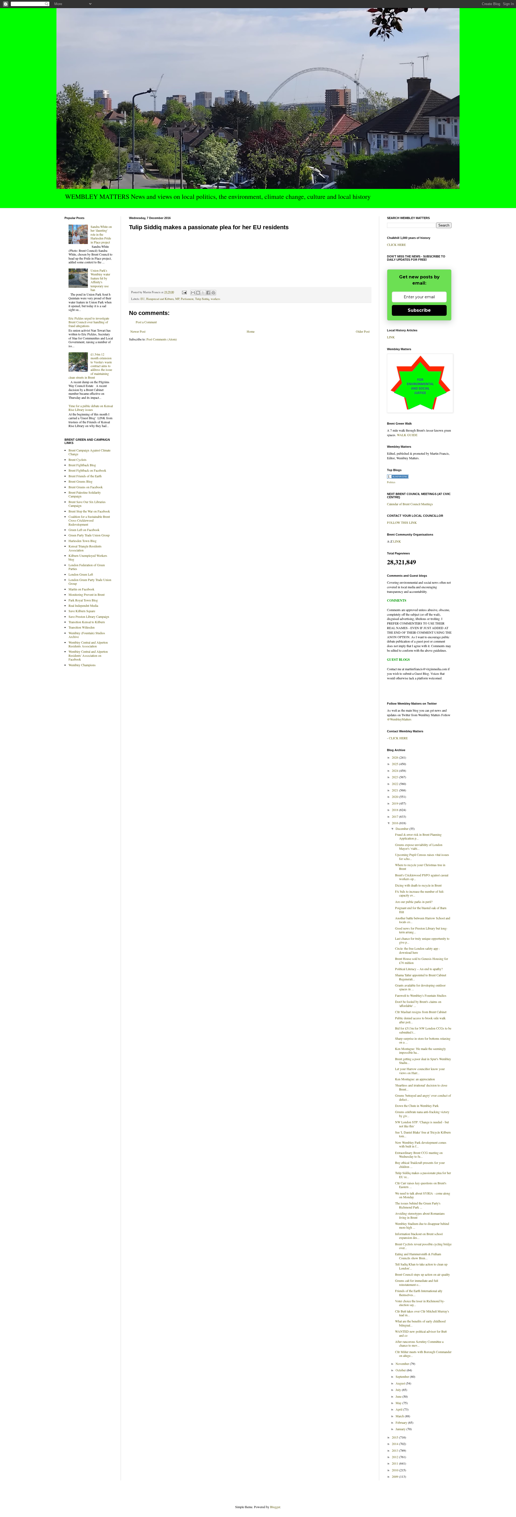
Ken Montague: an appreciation (415, 1079)
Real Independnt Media (83, 605)
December (402, 828)
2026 (395, 757)
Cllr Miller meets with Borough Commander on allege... (423, 1354)
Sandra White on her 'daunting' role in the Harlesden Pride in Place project (101, 234)
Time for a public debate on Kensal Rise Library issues (91, 408)
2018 (395, 810)
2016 (395, 823)
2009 (395, 1476)
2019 (395, 803)
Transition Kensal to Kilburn (87, 622)
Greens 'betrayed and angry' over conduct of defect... (423, 1097)
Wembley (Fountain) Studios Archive (87, 635)
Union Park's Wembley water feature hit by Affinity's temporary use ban (100, 280)
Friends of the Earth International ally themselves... (418, 1293)
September (403, 1376)
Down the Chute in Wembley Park (417, 1105)
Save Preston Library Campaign (89, 616)
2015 (395, 1437)
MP (177, 299)
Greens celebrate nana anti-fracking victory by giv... (422, 1114)
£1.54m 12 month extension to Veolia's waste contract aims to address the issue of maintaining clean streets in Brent (90, 365)
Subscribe (419, 310)
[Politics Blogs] (397, 477)
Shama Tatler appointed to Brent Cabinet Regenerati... (420, 977)
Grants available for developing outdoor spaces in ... (420, 987)
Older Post (363, 331)
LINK (391, 337)
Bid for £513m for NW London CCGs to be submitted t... (423, 1030)
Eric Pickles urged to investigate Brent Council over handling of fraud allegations (89, 322)
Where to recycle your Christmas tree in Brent (420, 867)
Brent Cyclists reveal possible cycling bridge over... (423, 1246)
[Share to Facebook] (208, 292)
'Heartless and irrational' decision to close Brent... (421, 1087)
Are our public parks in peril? (413, 901)
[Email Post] (184, 292)
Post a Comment (146, 322)
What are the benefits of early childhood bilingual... (420, 1323)
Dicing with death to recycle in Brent (418, 885)
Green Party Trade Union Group (89, 535)
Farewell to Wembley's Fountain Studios (420, 995)
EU (143, 299)
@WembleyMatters (399, 719)
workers (215, 299)
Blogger (275, 1507)
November (403, 1363)
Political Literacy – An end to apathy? (419, 969)
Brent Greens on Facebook (86, 487)
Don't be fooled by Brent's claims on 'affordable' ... (418, 1003)
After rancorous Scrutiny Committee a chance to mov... (419, 1343)
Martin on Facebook (81, 589)
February (402, 1422)
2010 (395, 1470)
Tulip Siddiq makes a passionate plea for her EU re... (423, 1175)
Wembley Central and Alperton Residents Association (88, 644)
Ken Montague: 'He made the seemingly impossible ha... (420, 1050)
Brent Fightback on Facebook (87, 470)
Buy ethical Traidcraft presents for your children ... (420, 1164)
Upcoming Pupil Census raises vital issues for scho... (422, 856)
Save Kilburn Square (82, 611)
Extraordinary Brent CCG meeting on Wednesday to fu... (419, 1154)
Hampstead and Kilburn (160, 299)
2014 (395, 1443)
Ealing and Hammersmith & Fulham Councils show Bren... (418, 1256)
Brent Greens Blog (80, 481)
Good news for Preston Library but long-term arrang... (421, 930)
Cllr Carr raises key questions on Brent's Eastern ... (420, 1185)
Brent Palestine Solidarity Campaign (85, 494)
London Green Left (81, 574)
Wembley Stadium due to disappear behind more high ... (422, 1225)
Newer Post (137, 331)
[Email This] (193, 292)
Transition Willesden (82, 627)
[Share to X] (203, 292)
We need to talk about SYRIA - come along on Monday (422, 1195)
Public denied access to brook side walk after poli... (420, 1020)
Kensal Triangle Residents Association (85, 548)
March (400, 1416)
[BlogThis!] (198, 292)
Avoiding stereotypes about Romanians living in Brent (420, 1215)
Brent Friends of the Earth (85, 476)
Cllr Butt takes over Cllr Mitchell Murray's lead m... (422, 1313)
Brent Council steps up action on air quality (422, 1274)
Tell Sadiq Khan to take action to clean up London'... (421, 1266)
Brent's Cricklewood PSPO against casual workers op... (421, 877)
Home (251, 331)
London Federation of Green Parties (87, 567)
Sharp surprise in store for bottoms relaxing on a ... (422, 1040)
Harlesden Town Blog (82, 541)
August (401, 1383)
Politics (391, 482)
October (401, 1370)
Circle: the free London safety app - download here (417, 950)
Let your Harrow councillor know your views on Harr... (420, 1071)
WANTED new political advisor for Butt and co (421, 1333)
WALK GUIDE (407, 435)
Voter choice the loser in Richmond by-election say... (420, 1303)
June (399, 1396)
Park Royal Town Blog (83, 600)
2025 (395, 764)
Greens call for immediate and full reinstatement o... (416, 1282)
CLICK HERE (396, 244)
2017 (395, 816)
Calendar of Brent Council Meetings (410, 504)
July (399, 1389)
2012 (395, 1457)
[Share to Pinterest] (213, 292)
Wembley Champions (82, 665)
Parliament (187, 299)
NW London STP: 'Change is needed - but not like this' (422, 1124)
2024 (395, 770)
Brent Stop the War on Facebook (89, 511)
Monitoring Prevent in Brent (87, 594)
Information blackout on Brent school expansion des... (419, 1236)
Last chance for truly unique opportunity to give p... (422, 940)
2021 (395, 790)
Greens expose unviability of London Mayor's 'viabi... (418, 846)
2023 (395, 777)
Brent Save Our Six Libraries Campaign (87, 504)
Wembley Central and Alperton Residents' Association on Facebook (88, 655)
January (401, 1429)
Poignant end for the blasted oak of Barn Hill (420, 910)
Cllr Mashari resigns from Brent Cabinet (420, 1012)
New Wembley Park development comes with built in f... (420, 1144)
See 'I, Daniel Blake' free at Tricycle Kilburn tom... (423, 1134)
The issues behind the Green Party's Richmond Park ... (417, 1205)
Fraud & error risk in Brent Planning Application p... (418, 836)
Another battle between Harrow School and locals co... (422, 920)
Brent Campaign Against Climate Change (89, 452)
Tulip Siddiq (202, 299)
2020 (395, 796)
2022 (395, 783)
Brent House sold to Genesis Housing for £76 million (421, 960)
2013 (395, 1450)
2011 (395, 1463)
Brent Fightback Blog (82, 465)
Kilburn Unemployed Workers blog (88, 557)
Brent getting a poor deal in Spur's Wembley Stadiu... (423, 1061)
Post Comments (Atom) (161, 339)
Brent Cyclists (78, 459)
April (399, 1409)
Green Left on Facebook (84, 530)
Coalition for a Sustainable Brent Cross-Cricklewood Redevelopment (89, 520)
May (399, 1403)
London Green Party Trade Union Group (90, 582)
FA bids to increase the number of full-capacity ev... (419, 893)
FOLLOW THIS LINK (402, 522)
